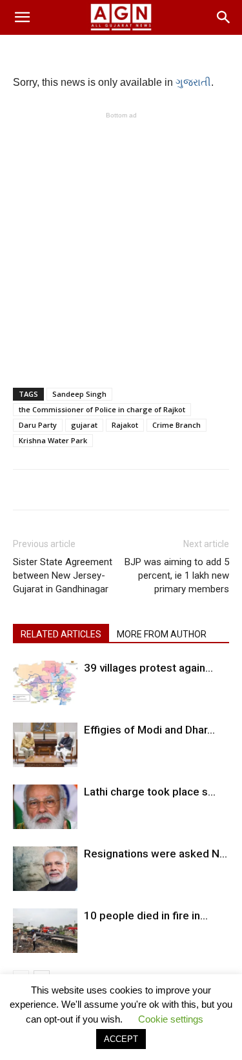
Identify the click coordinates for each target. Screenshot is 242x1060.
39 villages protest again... (148, 667)
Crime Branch (176, 425)
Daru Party (38, 425)
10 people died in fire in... (146, 915)
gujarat (84, 425)
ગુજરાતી (193, 82)
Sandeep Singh (79, 394)
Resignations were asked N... (155, 853)
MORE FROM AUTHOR (162, 634)
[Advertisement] (121, 243)
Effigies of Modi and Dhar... (149, 729)
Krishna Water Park (53, 440)
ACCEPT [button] (121, 1039)
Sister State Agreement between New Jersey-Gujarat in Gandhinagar (62, 575)
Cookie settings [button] (170, 1019)
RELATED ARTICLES (61, 634)
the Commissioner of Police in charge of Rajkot (102, 409)
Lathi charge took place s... (150, 791)
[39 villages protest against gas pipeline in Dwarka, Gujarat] (45, 683)
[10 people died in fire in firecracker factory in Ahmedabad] (45, 930)
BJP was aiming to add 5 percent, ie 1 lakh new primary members (177, 575)
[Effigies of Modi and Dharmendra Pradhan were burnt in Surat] (45, 745)
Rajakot (125, 425)
